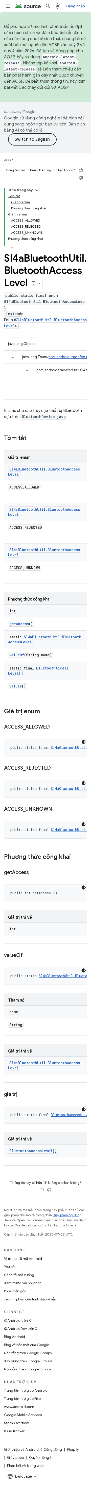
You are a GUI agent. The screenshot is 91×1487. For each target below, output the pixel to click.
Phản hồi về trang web (25, 1466)
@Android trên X (17, 1320)
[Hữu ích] (81, 170)
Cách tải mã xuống (19, 1275)
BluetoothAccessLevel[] (33, 1150)
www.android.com (19, 1406)
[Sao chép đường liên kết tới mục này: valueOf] (27, 956)
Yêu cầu (10, 1266)
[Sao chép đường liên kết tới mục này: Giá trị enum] (45, 712)
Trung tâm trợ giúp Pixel (22, 1398)
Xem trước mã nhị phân (22, 1283)
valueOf (16, 654)
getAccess (19, 623)
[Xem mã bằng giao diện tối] (84, 742)
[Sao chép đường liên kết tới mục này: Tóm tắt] (32, 439)
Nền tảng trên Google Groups (28, 1353)
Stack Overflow (16, 1423)
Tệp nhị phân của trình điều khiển (30, 1299)
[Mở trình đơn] (8, 6)
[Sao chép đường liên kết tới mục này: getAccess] (34, 873)
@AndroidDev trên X (20, 1328)
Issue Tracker (14, 1431)
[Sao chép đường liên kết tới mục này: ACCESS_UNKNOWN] (57, 809)
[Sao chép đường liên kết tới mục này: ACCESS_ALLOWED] (55, 727)
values (15, 686)
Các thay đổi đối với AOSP (43, 87)
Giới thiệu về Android (21, 1449)
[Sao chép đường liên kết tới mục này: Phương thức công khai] (76, 857)
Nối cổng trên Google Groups (27, 1369)
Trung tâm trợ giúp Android (26, 1390)
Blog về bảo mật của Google (26, 1345)
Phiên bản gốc (15, 1291)
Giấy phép (15, 1458)
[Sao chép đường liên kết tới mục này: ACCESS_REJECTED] (56, 768)
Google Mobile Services (23, 1414)
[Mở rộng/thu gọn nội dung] (37, 190)
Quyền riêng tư (41, 1458)
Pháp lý (73, 1449)
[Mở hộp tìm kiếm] (48, 6)
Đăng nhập (75, 6)
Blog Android (14, 1336)
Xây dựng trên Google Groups (28, 1361)
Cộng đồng (53, 1449)
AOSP (8, 160)
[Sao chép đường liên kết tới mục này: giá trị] (22, 1095)
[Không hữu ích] (81, 178)
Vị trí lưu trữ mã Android (23, 1258)
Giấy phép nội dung (67, 1215)
